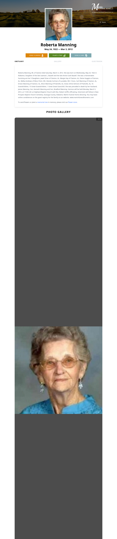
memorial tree (42, 102)
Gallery (57, 61)
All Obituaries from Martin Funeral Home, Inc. (102, 12)
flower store (72, 102)
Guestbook (97, 61)
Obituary (19, 61)
